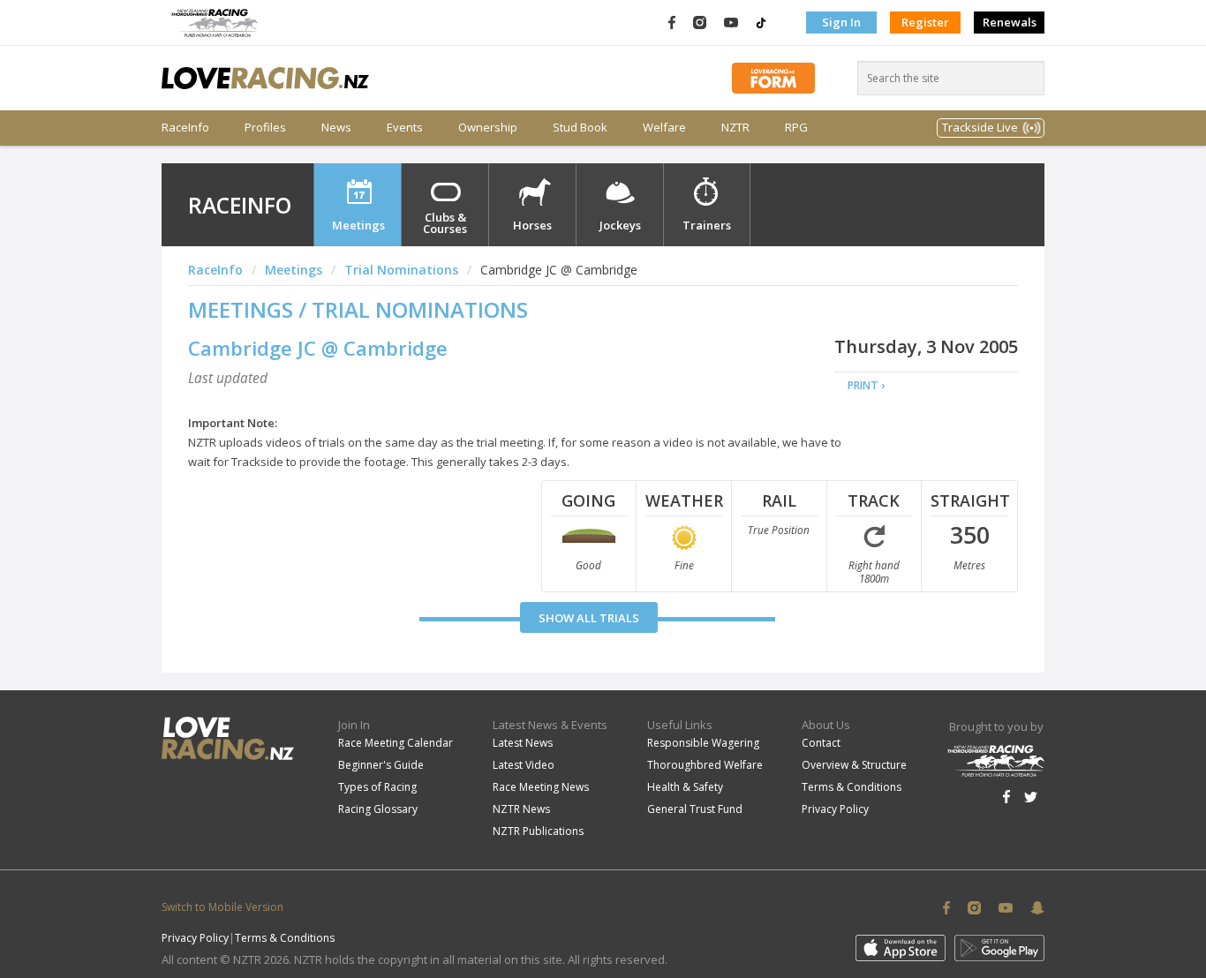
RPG (796, 127)
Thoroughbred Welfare (705, 764)
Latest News (523, 742)
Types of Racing (377, 786)
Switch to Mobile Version (222, 906)
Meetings (358, 225)
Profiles (265, 127)
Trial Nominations (401, 269)
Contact (821, 742)
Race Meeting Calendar (395, 742)
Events (405, 127)
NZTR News (521, 808)
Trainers (706, 225)
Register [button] (925, 22)
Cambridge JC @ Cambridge (318, 348)
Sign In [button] (841, 22)
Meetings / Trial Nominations (358, 309)
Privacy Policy (835, 808)
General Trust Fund (694, 808)
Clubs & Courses (445, 223)
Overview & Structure (854, 764)
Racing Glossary (378, 808)
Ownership (487, 127)
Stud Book (580, 127)
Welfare (664, 127)
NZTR (735, 127)
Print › (866, 385)
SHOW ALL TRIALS (589, 618)
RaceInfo (185, 127)
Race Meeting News (541, 786)
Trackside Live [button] (980, 127)
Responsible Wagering (703, 742)
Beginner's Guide (381, 764)
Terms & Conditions (851, 786)
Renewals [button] (1009, 22)
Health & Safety (685, 786)
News (336, 127)
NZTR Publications (538, 831)
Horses (532, 225)
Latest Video (523, 764)
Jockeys (620, 225)
